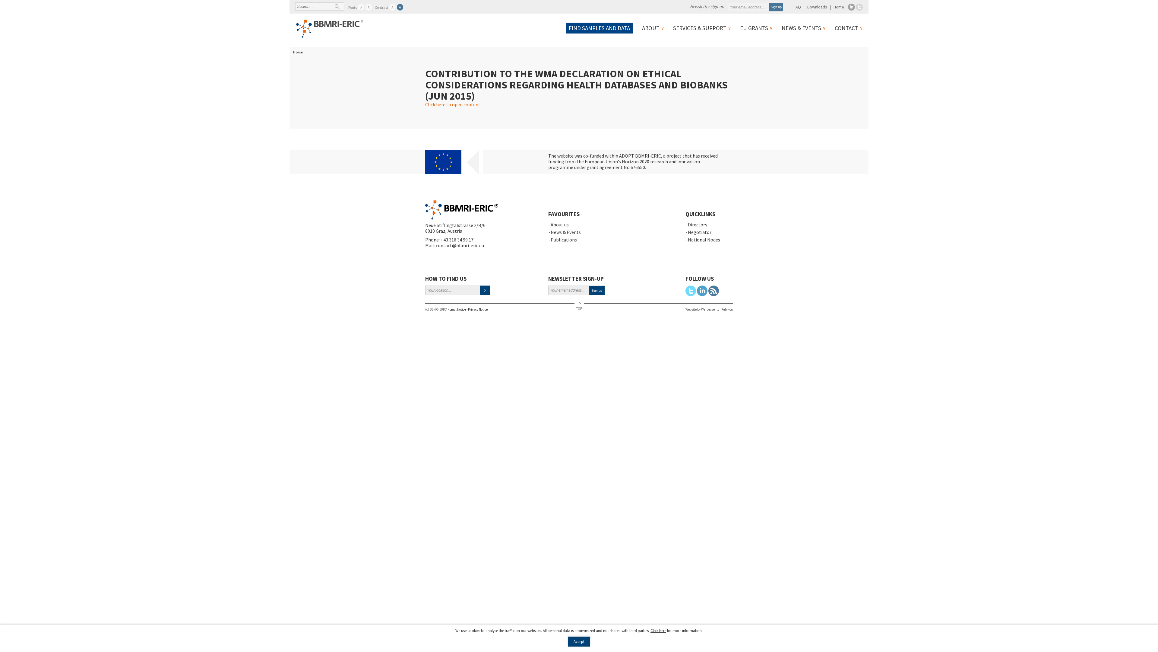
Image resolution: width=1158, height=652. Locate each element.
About (651, 28)
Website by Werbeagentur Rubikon (709, 309)
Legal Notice (457, 309)
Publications (564, 240)
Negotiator (699, 232)
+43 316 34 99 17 (457, 240)
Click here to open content (452, 104)
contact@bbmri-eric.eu (460, 245)
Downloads (817, 7)
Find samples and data (599, 28)
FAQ (797, 7)
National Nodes (704, 240)
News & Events (801, 28)
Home (839, 7)
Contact (846, 28)
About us (560, 225)
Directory (697, 225)
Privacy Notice (478, 309)
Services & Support (699, 28)
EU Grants (754, 28)
